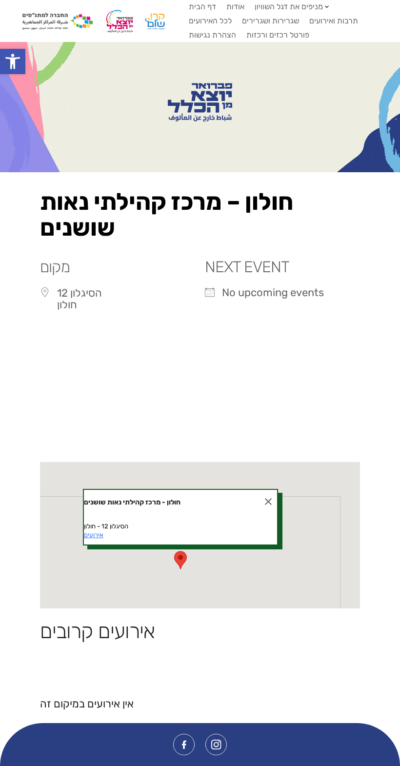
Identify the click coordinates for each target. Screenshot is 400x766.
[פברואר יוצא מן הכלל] (200, 102)
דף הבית (202, 6)
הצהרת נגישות (212, 35)
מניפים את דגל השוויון (289, 6)
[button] (12, 61)
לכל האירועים (210, 20)
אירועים (93, 535)
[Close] (268, 501)
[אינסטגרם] (216, 744)
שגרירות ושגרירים (270, 20)
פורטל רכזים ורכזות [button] (277, 35)
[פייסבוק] (184, 744)
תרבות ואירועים (333, 20)
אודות (235, 6)
